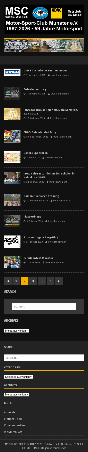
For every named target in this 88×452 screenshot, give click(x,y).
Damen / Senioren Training (41, 196)
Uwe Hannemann (60, 75)
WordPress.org (13, 431)
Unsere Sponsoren (36, 153)
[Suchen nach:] (44, 306)
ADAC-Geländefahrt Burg (40, 132)
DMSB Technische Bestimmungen (46, 70)
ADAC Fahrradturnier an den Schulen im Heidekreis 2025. (49, 175)
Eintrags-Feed (13, 418)
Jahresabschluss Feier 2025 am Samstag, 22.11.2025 (51, 111)
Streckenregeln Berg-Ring (41, 237)
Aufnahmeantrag (35, 89)
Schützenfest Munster (38, 258)
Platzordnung (32, 216)
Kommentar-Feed (15, 425)
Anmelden (10, 412)
